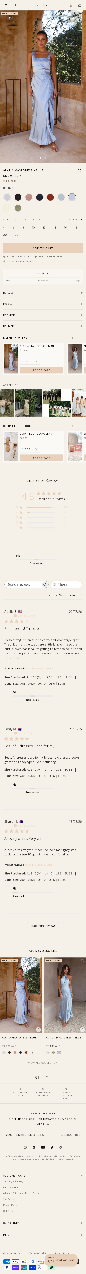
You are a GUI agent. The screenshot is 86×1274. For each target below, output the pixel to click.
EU (40, 219)
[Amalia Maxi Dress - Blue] (59, 1052)
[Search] (15, 5)
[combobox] (65, 595)
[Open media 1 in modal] (43, 86)
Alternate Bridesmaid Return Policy (21, 1193)
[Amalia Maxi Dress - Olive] (53, 1052)
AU (16, 219)
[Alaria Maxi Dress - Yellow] (7, 208)
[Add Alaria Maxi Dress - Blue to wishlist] (79, 170)
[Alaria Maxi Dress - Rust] (50, 197)
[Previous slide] (72, 338)
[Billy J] (43, 5)
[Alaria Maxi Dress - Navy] (40, 197)
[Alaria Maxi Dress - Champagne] (7, 197)
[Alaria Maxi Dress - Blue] (72, 197)
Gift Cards (8, 1210)
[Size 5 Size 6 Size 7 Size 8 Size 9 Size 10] (30, 449)
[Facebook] (34, 1147)
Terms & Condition (38, 1253)
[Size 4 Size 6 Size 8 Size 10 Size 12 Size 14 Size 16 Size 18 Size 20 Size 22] (30, 361)
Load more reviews (43, 926)
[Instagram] (25, 1147)
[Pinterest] (60, 1147)
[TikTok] (52, 1147)
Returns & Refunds (12, 1187)
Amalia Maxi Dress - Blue (63, 1037)
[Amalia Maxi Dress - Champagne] (48, 1052)
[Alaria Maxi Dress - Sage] (61, 197)
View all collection (43, 1062)
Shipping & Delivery (13, 1181)
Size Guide (8, 1199)
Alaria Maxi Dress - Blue (37, 345)
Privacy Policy (10, 1204)
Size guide (76, 219)
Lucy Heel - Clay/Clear (36, 433)
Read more (12, 658)
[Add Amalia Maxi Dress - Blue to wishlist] (83, 961)
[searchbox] (23, 584)
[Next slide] (80, 338)
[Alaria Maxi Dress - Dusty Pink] (29, 197)
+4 (31, 1052)
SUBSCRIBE (70, 1134)
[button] (6, 5)
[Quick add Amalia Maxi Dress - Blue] (82, 1029)
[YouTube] (43, 1147)
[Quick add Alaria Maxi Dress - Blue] (38, 1029)
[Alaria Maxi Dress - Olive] (18, 208)
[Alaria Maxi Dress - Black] (18, 197)
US (24, 219)
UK (32, 219)
